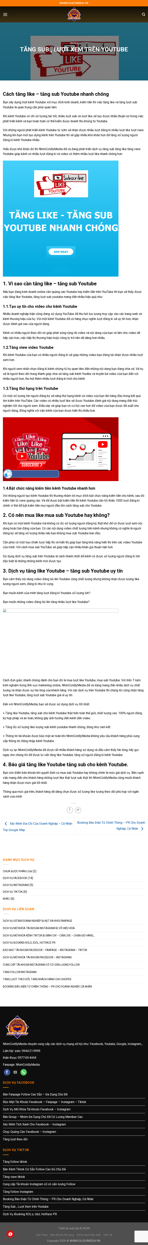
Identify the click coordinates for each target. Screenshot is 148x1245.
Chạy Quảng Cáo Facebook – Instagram (29, 1132)
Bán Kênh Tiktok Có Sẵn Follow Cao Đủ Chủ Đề (34, 1169)
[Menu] (5, 14)
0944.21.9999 (31, 1051)
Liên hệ (107, 1235)
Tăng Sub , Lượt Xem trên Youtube (26, 1206)
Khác (74, 43)
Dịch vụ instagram (16, 885)
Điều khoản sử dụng (62, 1235)
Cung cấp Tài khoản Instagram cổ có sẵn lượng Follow (41, 964)
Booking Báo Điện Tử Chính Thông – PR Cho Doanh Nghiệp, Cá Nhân (47, 986)
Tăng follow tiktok (15, 1162)
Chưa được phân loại (17, 871)
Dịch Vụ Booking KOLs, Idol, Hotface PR (29, 942)
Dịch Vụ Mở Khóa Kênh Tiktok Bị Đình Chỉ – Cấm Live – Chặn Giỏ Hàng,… (49, 935)
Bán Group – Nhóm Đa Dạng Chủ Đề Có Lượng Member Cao (43, 1117)
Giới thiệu (42, 1235)
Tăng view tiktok (14, 1177)
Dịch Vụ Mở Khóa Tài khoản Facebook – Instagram (37, 957)
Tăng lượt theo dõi (15, 1139)
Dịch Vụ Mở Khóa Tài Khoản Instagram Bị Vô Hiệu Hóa (39, 928)
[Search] (143, 14)
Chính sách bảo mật (89, 1235)
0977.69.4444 (27, 1057)
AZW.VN (85, 1228)
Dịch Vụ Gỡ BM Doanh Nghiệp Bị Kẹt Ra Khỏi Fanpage (37, 920)
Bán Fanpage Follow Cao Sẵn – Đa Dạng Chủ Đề (35, 1094)
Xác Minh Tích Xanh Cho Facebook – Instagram (34, 1124)
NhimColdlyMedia (28, 1064)
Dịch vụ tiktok (13, 891)
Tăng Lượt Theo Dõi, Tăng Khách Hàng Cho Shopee (37, 979)
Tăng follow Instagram (19, 972)
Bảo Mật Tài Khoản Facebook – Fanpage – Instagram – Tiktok (45, 950)
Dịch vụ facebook (15, 878)
